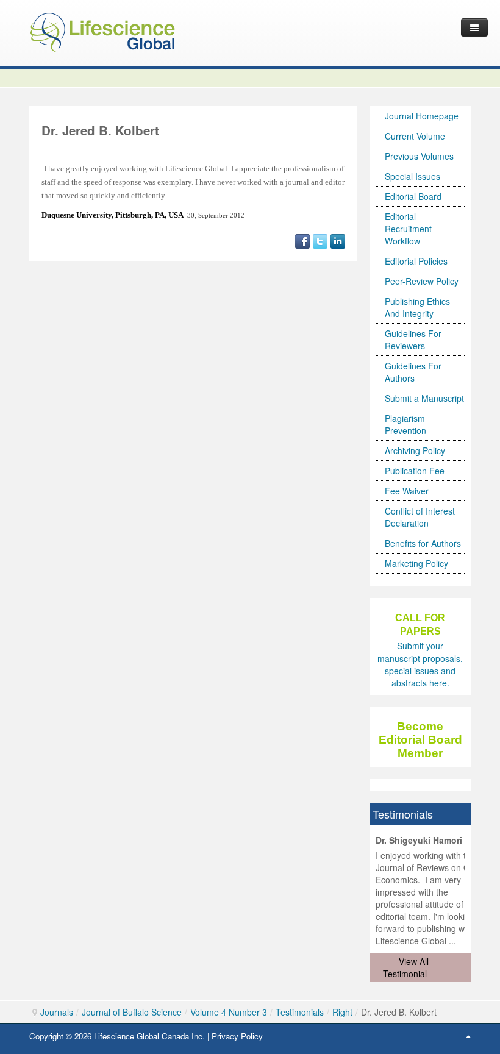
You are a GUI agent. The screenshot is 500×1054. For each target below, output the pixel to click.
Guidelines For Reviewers (413, 339)
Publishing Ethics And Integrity (417, 307)
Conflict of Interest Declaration (420, 517)
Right (342, 1012)
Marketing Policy (416, 563)
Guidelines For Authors (413, 372)
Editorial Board (413, 196)
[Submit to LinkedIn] (337, 240)
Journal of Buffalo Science (132, 1012)
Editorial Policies (416, 261)
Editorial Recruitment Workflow (408, 228)
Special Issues (412, 176)
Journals (56, 1012)
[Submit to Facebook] (302, 240)
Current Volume (415, 136)
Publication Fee (415, 471)
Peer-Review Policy (422, 281)
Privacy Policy (237, 1036)
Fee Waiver (407, 491)
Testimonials (300, 1012)
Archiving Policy (415, 450)
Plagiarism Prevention (405, 424)
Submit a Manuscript (424, 398)
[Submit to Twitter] (320, 240)
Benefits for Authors (423, 543)
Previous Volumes (419, 156)
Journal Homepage (422, 116)
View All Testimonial (406, 967)
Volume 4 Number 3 (228, 1012)
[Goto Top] (468, 1036)
